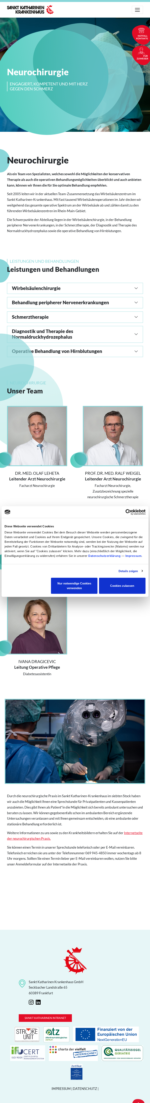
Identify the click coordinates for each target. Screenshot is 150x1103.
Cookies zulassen (122, 585)
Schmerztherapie (30, 317)
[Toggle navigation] (137, 10)
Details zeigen (128, 571)
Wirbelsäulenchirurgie (36, 288)
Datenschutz (85, 1089)
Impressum (133, 555)
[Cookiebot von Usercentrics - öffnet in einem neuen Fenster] (128, 512)
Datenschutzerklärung (104, 555)
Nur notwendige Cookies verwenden (74, 586)
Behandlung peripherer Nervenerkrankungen (60, 302)
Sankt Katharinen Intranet (45, 1018)
